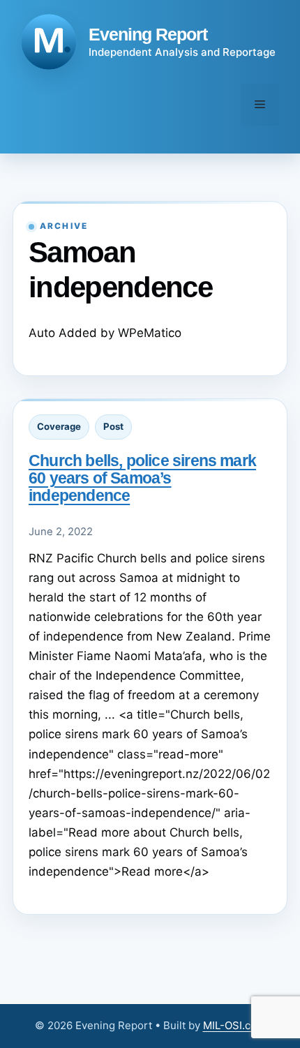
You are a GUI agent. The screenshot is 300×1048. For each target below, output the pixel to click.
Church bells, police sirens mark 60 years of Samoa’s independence (142, 477)
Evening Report (148, 34)
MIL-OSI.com (234, 1025)
